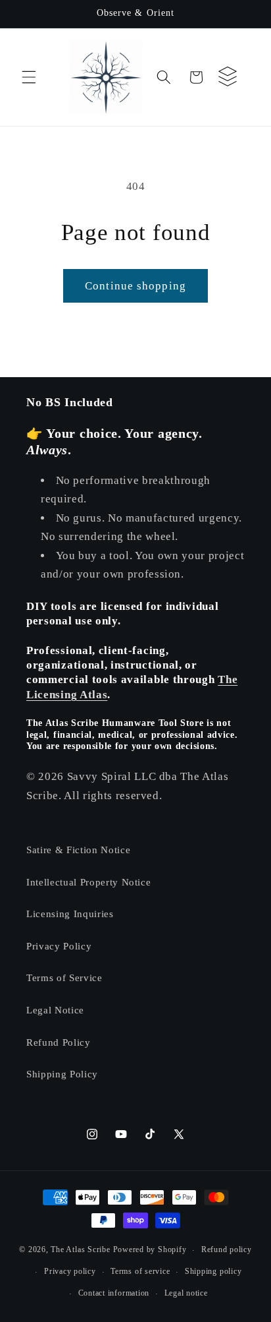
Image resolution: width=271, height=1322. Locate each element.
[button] (29, 77)
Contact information (114, 1293)
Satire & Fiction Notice (78, 849)
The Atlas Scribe (80, 1250)
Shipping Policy (62, 1073)
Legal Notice (55, 1009)
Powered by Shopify (150, 1250)
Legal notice (186, 1293)
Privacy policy (70, 1271)
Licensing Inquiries (70, 913)
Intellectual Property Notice (88, 881)
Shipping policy (213, 1271)
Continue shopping (135, 286)
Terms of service (140, 1271)
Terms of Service (64, 977)
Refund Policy (58, 1042)
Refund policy (226, 1249)
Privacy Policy (58, 945)
